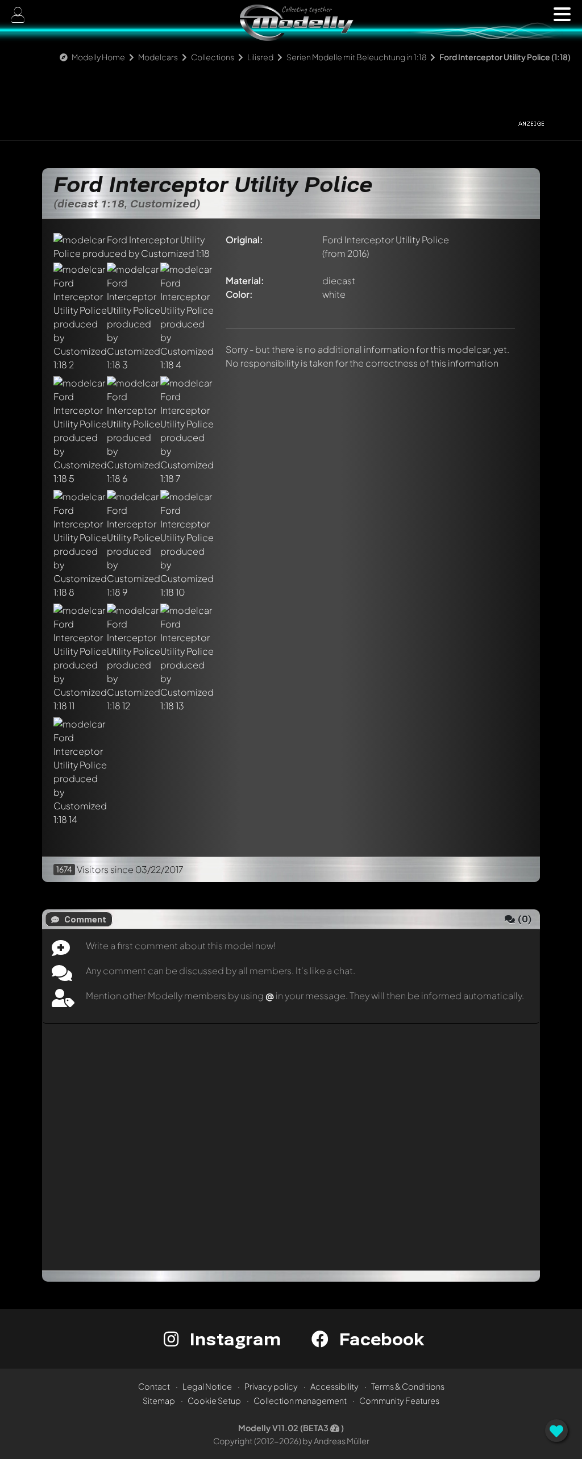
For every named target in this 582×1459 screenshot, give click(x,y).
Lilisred (260, 57)
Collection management (300, 1400)
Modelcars (158, 57)
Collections (212, 57)
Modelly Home (98, 57)
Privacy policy (271, 1386)
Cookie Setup (214, 1400)
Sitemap (159, 1400)
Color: (239, 294)
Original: (244, 240)
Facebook (379, 1339)
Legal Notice (207, 1386)
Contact (154, 1386)
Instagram (232, 1339)
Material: (245, 280)
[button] (562, 14)
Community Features (399, 1400)
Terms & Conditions (407, 1386)
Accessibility (334, 1386)
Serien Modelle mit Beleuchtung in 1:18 (356, 57)
